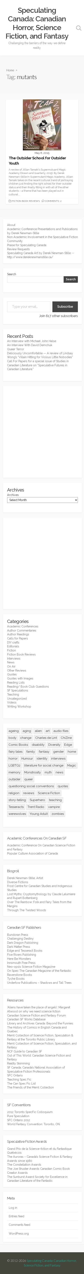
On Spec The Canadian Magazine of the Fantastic (39, 970)
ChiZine (66, 738)
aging (27, 731)
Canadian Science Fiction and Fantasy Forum (36, 1015)
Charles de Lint (46, 738)
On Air (11, 666)
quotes (63, 786)
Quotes (12, 674)
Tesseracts (16, 807)
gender (58, 751)
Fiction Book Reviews (26, 201)
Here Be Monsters (19, 958)
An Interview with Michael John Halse (31, 341)
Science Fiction (49, 793)
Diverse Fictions (17, 882)
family (30, 751)
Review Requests (18, 249)
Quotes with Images (20, 678)
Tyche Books (16, 978)
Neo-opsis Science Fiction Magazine (31, 966)
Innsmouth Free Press (21, 962)
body (12, 738)
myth (48, 772)
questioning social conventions (31, 786)
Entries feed (16, 1216)
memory (14, 772)
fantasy (44, 751)
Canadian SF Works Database (26, 1019)
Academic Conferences (22, 626)
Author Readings (18, 634)
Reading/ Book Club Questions (28, 686)
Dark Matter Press (18, 946)
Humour (27, 758)
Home (10, 70)
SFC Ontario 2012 (18, 1120)
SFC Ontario (15, 1075)
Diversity (54, 745)
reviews (28, 793)
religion (14, 793)
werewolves (17, 814)
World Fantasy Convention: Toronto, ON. (33, 1124)
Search (11, 274)
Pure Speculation (18, 1116)
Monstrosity (32, 772)
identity (42, 758)
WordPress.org (19, 1233)
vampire (54, 807)
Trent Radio (36, 807)
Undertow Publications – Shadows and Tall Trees (39, 982)
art (48, 731)
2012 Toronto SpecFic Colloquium (30, 1112)
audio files (60, 731)
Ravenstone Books (19, 974)
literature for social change (43, 765)
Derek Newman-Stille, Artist (25, 878)
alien (38, 731)
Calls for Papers (17, 638)
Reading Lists (16, 682)
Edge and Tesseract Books (24, 950)
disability (38, 745)
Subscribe (65, 307)
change (25, 738)
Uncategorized (17, 698)
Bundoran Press (17, 934)
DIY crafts (13, 642)
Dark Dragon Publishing (22, 942)
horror (13, 758)
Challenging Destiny (20, 938)
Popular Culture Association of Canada (32, 853)
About (11, 225)
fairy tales (15, 751)
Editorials (13, 646)
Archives (13, 495)
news (59, 772)
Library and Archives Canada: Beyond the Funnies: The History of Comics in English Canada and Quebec (40, 1027)
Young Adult (39, 814)
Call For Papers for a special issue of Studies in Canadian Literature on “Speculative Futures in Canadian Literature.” (38, 365)
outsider (14, 779)
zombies (58, 814)
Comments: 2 (53, 201)
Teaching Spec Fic (19, 1079)
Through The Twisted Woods (26, 910)
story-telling (17, 800)
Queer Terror (15, 349)
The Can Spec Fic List (21, 1083)
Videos (12, 702)
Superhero (37, 800)
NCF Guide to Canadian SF (24, 1051)
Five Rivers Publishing (21, 954)
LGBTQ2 (14, 765)
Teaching (13, 694)
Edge (68, 745)
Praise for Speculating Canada (26, 245)
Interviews (13, 658)
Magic (71, 765)
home (72, 751)
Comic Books (18, 745)
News (10, 662)
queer (28, 779)
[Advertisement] (42, 432)
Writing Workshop (19, 706)
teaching (55, 800)
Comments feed (19, 1224)
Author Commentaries (21, 630)
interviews (58, 758)
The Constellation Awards (24, 1164)
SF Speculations (17, 690)
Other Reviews (16, 670)
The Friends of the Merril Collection (30, 1087)
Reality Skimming (18, 1063)
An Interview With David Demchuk (29, 345)
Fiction (11, 650)
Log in (13, 1207)
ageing (14, 731)
